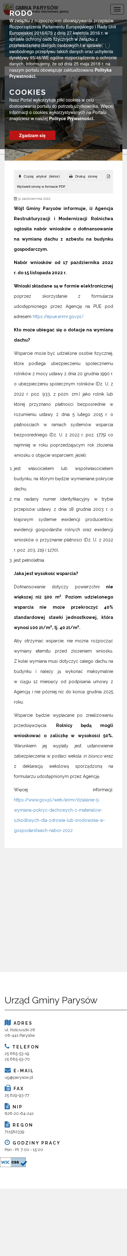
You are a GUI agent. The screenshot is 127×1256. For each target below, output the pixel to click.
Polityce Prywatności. (71, 118)
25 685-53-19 (17, 1053)
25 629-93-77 (17, 1095)
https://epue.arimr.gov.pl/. (58, 316)
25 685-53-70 (17, 1059)
